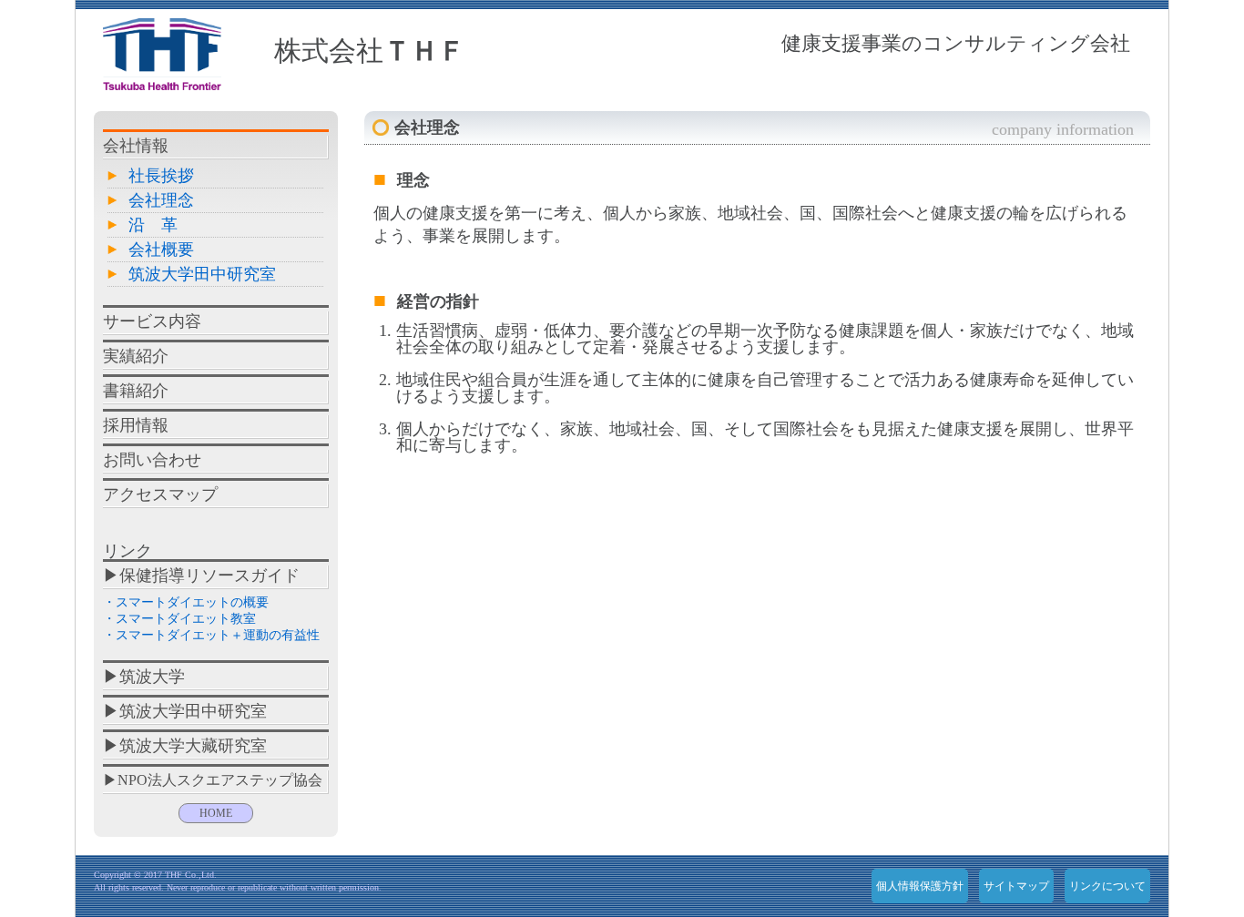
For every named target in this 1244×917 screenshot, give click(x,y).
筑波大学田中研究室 (202, 274)
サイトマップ (1016, 886)
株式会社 (369, 51)
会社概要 (161, 249)
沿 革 (153, 225)
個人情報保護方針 (920, 886)
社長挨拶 (161, 176)
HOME (215, 813)
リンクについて (1107, 886)
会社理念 (161, 200)
